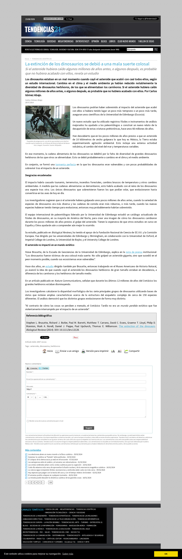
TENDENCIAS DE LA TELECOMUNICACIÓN (60, 519)
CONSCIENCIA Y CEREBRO (52, 542)
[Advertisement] (91, 7)
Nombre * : (30, 372)
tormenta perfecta (65, 164)
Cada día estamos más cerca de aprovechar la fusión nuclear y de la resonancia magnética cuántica (66, 467)
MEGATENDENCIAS (65, 41)
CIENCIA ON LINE (51, 509)
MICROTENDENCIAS (30, 532)
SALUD (47, 532)
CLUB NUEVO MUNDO (127, 41)
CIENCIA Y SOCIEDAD (77, 512)
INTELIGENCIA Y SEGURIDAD (93, 535)
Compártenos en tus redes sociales (53, 18)
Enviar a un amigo (69, 351)
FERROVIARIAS (61, 525)
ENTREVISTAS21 (82, 41)
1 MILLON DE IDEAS (146, 41)
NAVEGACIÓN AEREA (77, 525)
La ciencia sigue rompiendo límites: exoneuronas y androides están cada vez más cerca (61, 470)
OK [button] (166, 554)
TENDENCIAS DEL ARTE (70, 522)
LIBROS (112, 41)
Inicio (27, 59)
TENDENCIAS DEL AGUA (81, 529)
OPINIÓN (95, 41)
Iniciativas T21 (69, 542)
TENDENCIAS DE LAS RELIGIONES (84, 516)
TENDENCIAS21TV (73, 535)
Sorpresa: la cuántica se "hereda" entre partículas (47, 457)
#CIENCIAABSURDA (70, 538)
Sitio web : (29, 386)
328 (50, 482)
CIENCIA (28, 41)
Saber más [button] (67, 554)
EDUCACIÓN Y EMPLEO (31, 542)
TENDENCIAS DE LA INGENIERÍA (34, 516)
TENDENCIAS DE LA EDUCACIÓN (57, 529)
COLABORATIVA (28, 538)
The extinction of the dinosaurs (137, 326)
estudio (50, 266)
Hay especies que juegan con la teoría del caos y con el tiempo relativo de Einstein (59, 472)
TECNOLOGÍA (39, 41)
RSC (41, 532)
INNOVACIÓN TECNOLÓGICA (56, 512)
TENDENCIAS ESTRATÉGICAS (59, 516)
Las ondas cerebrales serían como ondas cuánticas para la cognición (54, 465)
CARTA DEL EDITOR (54, 538)
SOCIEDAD (51, 41)
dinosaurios (45, 346)
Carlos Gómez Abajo (33, 100)
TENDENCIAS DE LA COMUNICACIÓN (36, 535)
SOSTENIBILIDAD (58, 535)
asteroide (34, 346)
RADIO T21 (40, 538)
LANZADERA (84, 538)
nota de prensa (134, 252)
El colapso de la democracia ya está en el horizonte (48, 459)
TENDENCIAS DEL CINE (60, 532)
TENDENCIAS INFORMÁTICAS (88, 519)
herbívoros (55, 346)
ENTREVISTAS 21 (96, 522)
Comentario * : (31, 394)
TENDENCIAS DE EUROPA (32, 522)
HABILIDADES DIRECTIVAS (32, 519)
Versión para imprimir (97, 351)
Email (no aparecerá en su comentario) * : (41, 379)
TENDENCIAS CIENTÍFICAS (41, 59)
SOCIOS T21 (75, 532)
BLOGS (104, 41)
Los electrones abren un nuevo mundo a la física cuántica (50, 454)
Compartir (134, 351)
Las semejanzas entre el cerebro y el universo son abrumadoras (52, 462)
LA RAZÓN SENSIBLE (52, 522)
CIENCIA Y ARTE (83, 542)
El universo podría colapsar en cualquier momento (48, 475)
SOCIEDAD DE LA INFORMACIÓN (41, 525)
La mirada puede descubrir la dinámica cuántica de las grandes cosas (54, 478)
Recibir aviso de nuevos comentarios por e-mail (46, 421)
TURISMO (84, 522)
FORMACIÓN (91, 525)
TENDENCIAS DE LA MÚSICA (33, 529)
